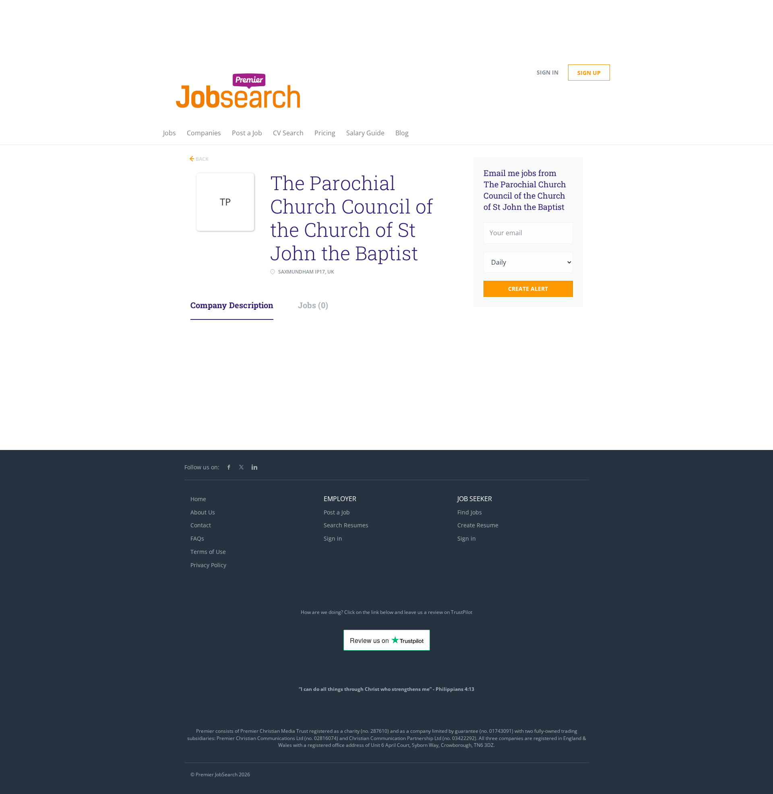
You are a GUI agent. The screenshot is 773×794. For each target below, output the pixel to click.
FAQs (197, 538)
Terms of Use (208, 552)
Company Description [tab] (231, 305)
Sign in (547, 72)
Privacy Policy (208, 565)
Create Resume (477, 525)
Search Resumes (346, 525)
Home (198, 499)
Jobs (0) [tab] (313, 305)
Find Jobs (469, 512)
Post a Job (337, 512)
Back (201, 158)
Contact (200, 525)
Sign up (589, 73)
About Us (202, 512)
